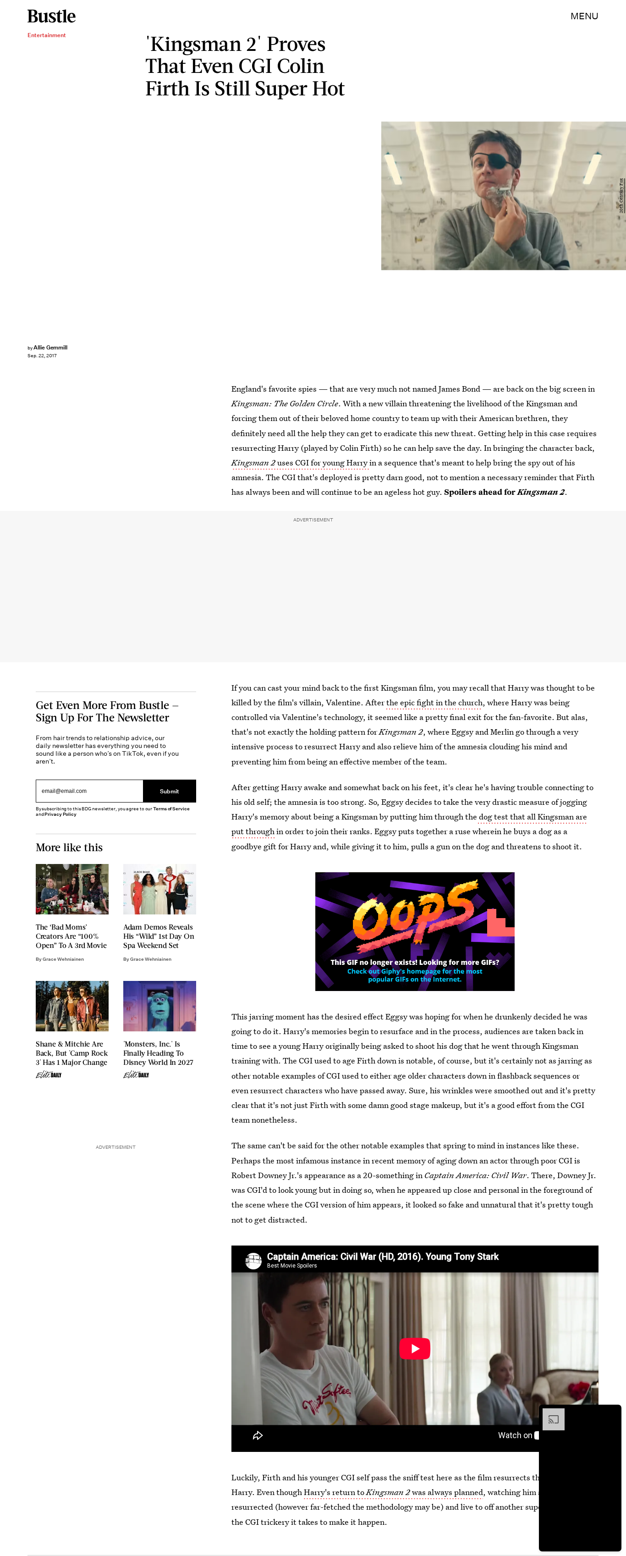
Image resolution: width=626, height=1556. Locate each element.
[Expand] (549, 1412)
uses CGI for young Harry (300, 462)
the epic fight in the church (434, 702)
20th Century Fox (621, 195)
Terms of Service (171, 809)
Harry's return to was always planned (393, 1492)
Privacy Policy (60, 814)
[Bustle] (51, 16)
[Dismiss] (611, 1412)
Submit (169, 791)
